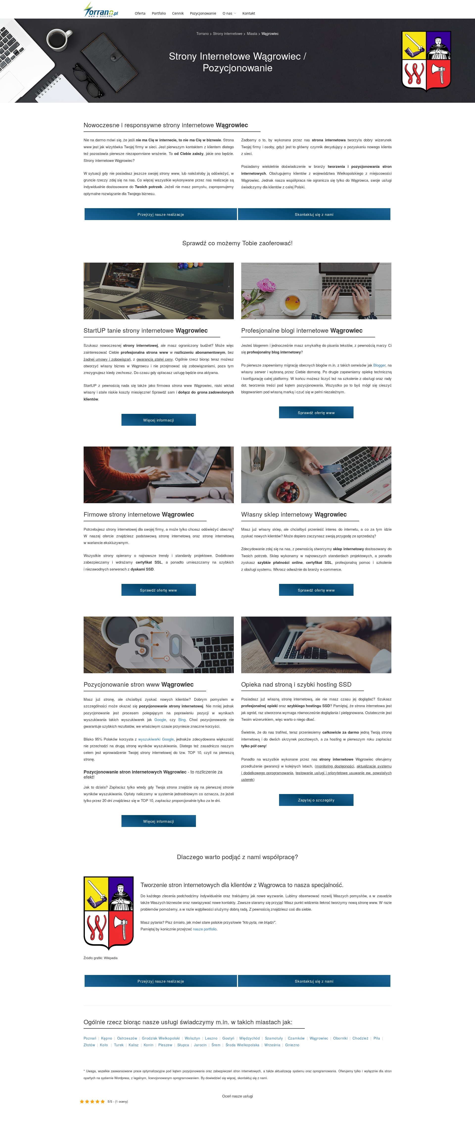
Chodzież (361, 1038)
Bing (182, 719)
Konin (149, 1044)
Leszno (211, 1038)
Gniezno (292, 1044)
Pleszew (165, 1044)
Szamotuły (274, 1038)
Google (160, 719)
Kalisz (134, 1044)
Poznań (90, 1038)
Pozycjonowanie (203, 13)
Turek (119, 1044)
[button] (161, 214)
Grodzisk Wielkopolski (161, 1038)
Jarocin (200, 1044)
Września (272, 1044)
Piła (377, 1038)
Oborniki (340, 1038)
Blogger (379, 365)
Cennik (178, 13)
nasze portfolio (204, 928)
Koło (104, 1044)
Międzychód (249, 1038)
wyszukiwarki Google (155, 739)
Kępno (106, 1038)
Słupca (183, 1044)
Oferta (140, 13)
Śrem (216, 1044)
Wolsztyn (192, 1038)
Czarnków (296, 1038)
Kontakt (248, 13)
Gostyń (228, 1038)
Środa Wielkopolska (243, 1044)
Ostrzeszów (127, 1038)
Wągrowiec (319, 1038)
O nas (227, 13)
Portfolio (159, 13)
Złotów (89, 1044)
